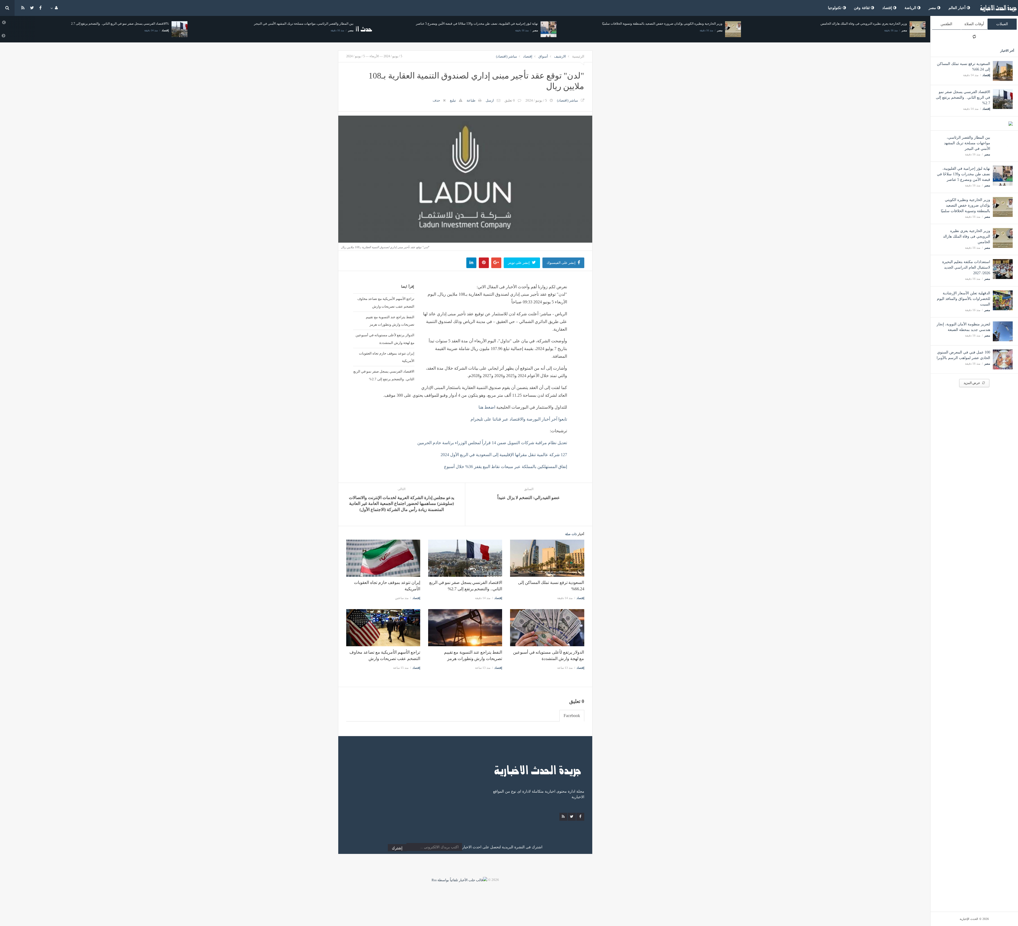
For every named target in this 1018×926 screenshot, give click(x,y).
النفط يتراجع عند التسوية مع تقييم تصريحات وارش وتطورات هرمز (390, 321)
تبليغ (453, 100)
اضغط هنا (487, 407)
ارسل (490, 100)
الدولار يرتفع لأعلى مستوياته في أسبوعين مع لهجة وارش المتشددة (385, 339)
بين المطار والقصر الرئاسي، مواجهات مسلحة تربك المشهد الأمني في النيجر (967, 143)
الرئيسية (578, 56)
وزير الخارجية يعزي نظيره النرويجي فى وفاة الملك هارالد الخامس (966, 236)
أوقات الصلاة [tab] (974, 24)
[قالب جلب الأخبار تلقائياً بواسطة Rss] (459, 880)
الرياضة (911, 8)
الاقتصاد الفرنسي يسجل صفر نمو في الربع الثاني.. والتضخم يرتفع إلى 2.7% (963, 97)
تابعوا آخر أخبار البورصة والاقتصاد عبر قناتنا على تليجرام (519, 419)
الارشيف (560, 56)
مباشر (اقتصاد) (506, 56)
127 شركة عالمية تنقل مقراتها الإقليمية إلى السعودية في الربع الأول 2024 (504, 454)
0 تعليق (509, 100)
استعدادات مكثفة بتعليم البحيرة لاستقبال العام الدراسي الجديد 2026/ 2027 (966, 267)
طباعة (471, 100)
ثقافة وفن (862, 8)
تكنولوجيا (835, 8)
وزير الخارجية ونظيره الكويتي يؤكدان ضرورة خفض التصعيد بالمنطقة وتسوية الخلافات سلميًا (965, 205)
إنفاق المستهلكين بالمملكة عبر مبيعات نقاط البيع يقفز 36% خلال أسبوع (505, 466)
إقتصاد (887, 8)
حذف (436, 100)
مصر (933, 8)
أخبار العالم (958, 8)
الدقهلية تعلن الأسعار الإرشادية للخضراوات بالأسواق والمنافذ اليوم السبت (963, 298)
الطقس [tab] (946, 24)
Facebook (572, 715)
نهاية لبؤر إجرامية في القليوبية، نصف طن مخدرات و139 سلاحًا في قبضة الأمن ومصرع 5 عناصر (963, 174)
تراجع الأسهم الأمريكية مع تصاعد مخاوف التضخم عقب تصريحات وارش (385, 302)
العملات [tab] (1002, 24)
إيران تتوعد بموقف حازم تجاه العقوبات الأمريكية (386, 357)
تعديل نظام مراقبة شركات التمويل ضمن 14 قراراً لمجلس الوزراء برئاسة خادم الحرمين (492, 442)
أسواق (543, 56)
